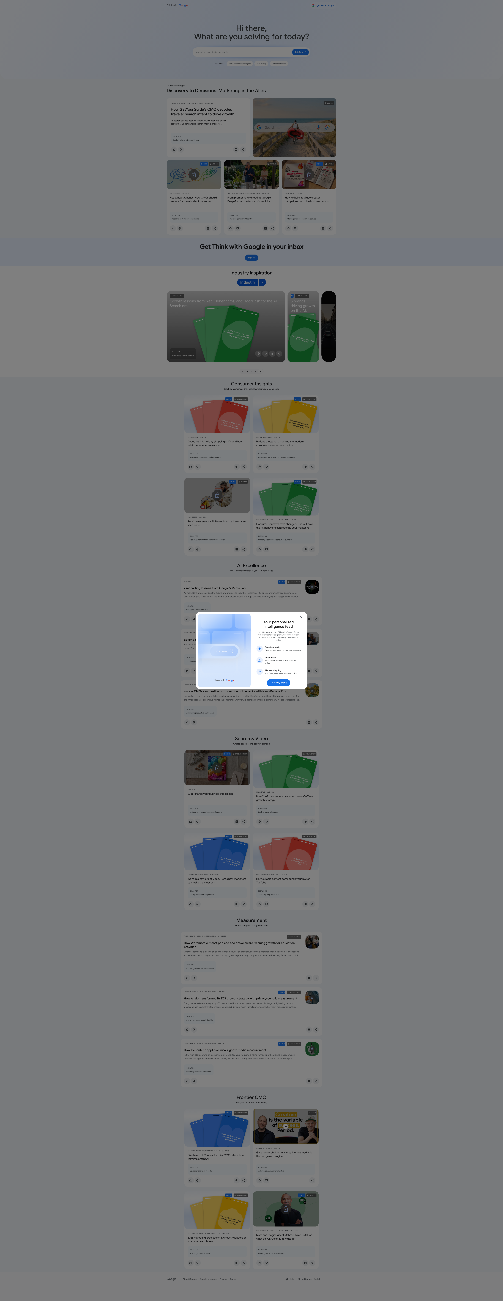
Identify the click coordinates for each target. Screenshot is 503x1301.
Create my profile (278, 682)
